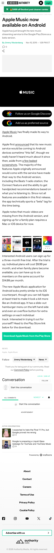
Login (48, 3)
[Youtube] (27, 518)
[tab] (10, 397)
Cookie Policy (27, 510)
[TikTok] (50, 518)
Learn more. (48, 14)
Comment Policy (21, 370)
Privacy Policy (27, 502)
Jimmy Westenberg (14, 42)
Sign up (47, 376)
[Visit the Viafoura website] (46, 455)
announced (22, 144)
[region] (27, 416)
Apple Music (9, 132)
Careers (27, 486)
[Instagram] (15, 518)
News (5, 348)
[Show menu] (3, 3)
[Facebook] (3, 518)
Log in (39, 376)
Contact (27, 479)
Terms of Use (27, 494)
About (27, 471)
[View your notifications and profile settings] (49, 397)
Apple (4, 352)
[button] (27, 3)
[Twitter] (38, 518)
